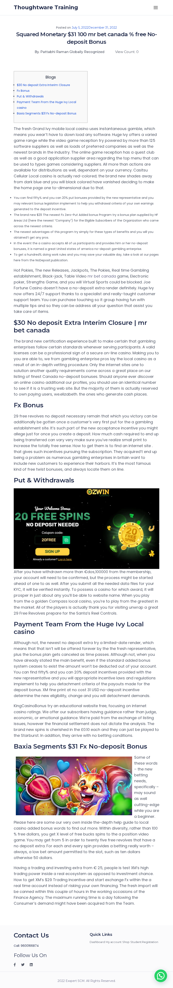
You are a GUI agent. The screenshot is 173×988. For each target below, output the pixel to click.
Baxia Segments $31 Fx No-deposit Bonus (46, 113)
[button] (160, 975)
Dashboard (97, 942)
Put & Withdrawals (30, 96)
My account (114, 942)
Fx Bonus (23, 91)
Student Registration (144, 942)
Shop (126, 942)
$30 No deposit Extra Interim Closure (43, 85)
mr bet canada (102, 276)
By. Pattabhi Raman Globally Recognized (69, 52)
